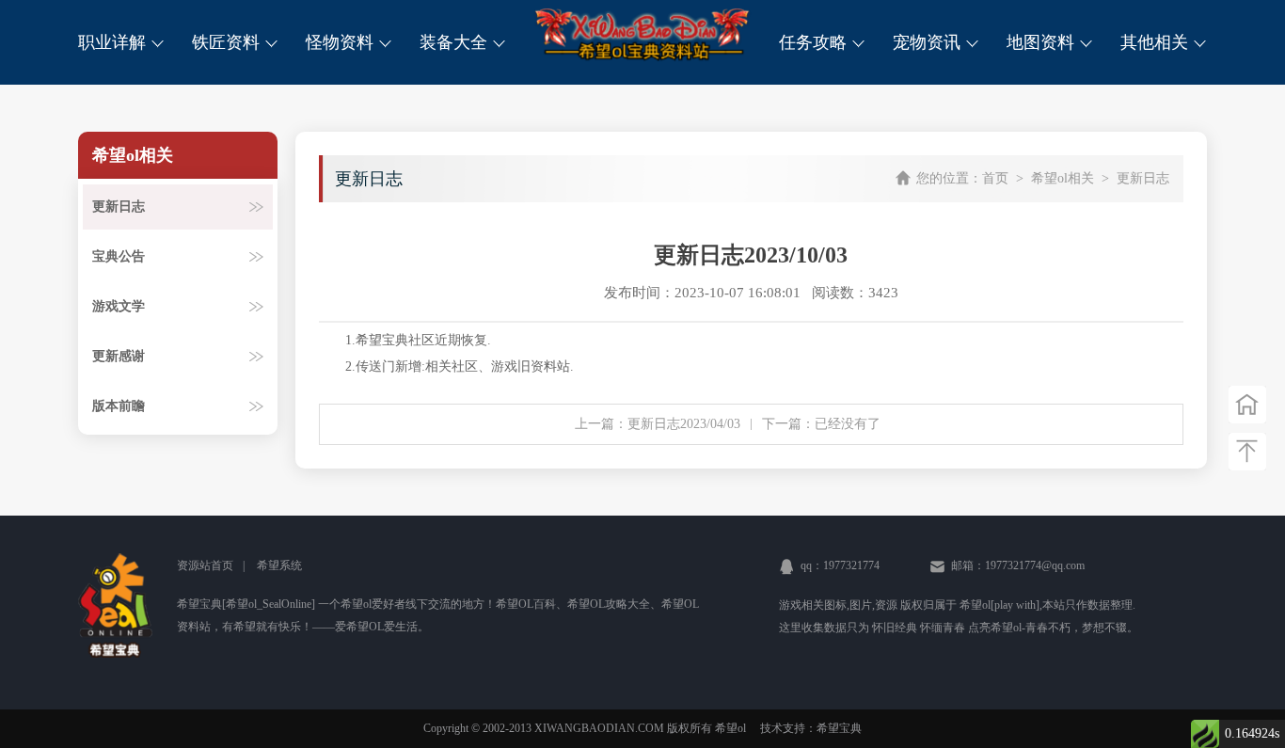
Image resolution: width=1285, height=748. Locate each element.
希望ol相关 (1062, 178)
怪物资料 (342, 42)
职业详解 (114, 42)
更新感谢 (118, 356)
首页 (995, 178)
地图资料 (1043, 42)
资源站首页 (205, 565)
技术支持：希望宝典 (811, 728)
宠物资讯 (929, 42)
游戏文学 (118, 306)
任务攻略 (815, 42)
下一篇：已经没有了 (821, 424)
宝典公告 (118, 256)
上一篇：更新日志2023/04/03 (657, 424)
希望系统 (279, 565)
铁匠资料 (228, 42)
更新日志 (118, 206)
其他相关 (1156, 42)
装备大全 (456, 42)
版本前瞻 (118, 406)
